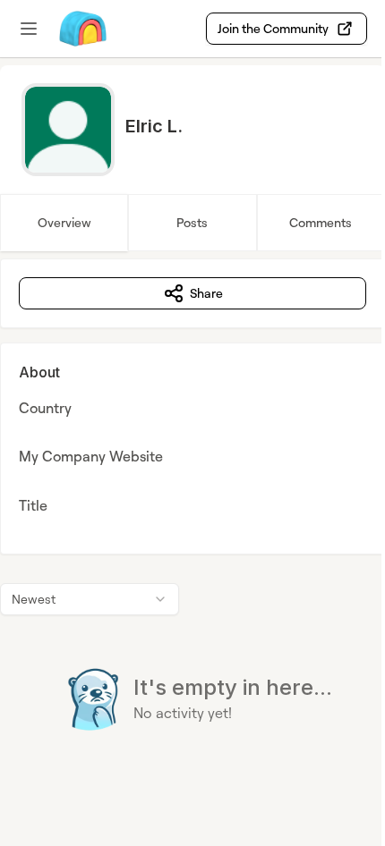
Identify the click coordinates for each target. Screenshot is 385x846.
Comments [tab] (320, 222)
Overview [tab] (64, 222)
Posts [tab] (192, 222)
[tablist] (192, 222)
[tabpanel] (192, 530)
